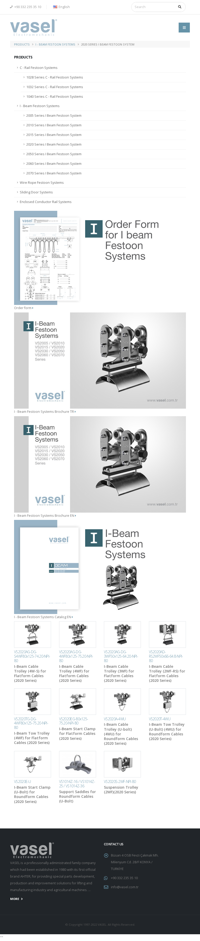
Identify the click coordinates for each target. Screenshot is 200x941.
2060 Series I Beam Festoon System (54, 163)
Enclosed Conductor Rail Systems (46, 202)
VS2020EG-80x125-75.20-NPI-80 (73, 721)
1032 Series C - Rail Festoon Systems (54, 87)
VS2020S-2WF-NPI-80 (120, 781)
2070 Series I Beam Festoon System (54, 173)
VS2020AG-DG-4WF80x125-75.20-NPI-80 (76, 656)
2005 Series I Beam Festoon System (54, 115)
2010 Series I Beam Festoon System (54, 125)
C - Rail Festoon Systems (39, 68)
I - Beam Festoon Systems (55, 44)
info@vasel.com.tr (125, 887)
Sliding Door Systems (36, 192)
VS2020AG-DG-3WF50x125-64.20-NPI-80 (121, 656)
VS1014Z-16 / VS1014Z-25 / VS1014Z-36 (77, 783)
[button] (60, 7)
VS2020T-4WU (159, 718)
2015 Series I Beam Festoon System (54, 135)
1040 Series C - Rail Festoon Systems (54, 96)
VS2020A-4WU (115, 718)
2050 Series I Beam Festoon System (54, 154)
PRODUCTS (22, 44)
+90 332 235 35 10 (27, 7)
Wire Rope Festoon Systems (42, 182)
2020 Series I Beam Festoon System (54, 144)
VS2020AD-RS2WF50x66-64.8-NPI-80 (166, 656)
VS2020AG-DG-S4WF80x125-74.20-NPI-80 (32, 656)
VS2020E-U (22, 781)
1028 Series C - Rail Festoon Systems (54, 77)
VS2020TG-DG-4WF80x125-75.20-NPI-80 (31, 723)
